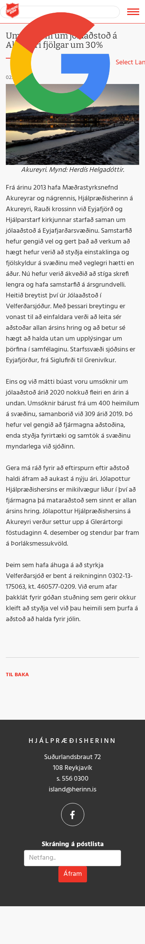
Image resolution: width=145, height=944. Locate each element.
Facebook (72, 814)
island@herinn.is (72, 789)
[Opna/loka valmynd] (133, 12)
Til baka (17, 674)
